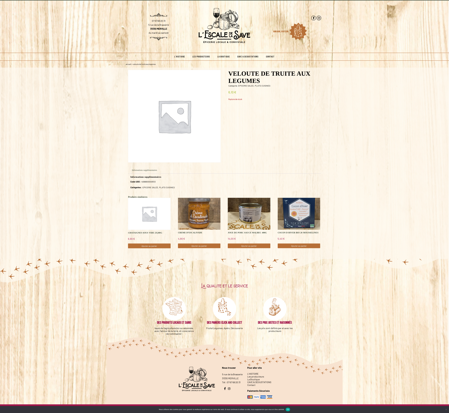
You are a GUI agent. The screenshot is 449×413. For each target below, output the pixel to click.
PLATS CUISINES (262, 85)
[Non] (446, 409)
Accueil (128, 64)
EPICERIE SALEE (246, 85)
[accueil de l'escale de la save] (224, 49)
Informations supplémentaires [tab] (144, 170)
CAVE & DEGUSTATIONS (248, 56)
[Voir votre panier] (298, 31)
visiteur (285, 31)
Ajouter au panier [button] (149, 246)
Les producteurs (201, 56)
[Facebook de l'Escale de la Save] (313, 18)
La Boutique (223, 56)
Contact (270, 56)
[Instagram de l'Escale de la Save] (319, 18)
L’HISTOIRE (179, 56)
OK (288, 409)
